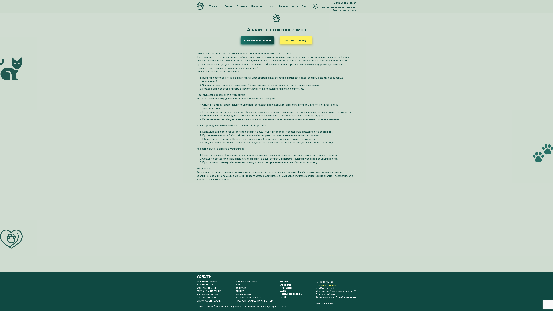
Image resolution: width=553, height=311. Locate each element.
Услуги (213, 6)
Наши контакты (288, 6)
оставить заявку (296, 40)
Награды (256, 6)
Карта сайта (324, 303)
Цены (270, 6)
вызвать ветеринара (257, 40)
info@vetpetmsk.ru (326, 288)
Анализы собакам (207, 281)
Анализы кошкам (206, 284)
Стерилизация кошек (209, 291)
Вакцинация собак (247, 281)
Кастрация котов (207, 288)
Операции (241, 288)
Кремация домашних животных (254, 301)
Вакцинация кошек (207, 294)
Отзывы (242, 6)
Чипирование (243, 294)
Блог (305, 6)
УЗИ (238, 284)
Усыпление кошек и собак (251, 297)
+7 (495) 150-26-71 (344, 2)
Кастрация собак (206, 297)
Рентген (240, 291)
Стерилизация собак (209, 301)
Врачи (228, 6)
